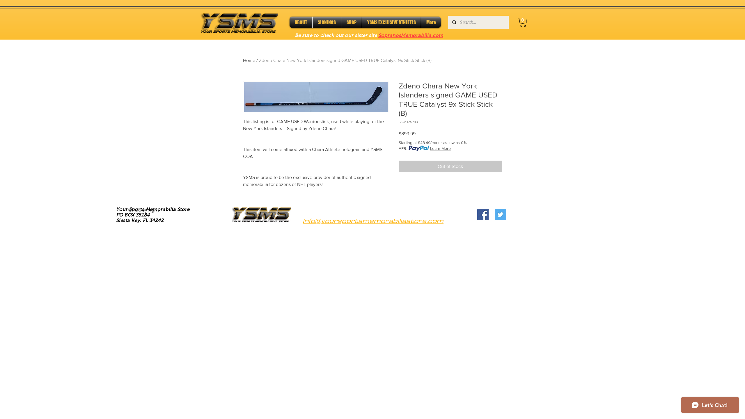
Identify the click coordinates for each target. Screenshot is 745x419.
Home (249, 60)
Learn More (440, 148)
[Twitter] (500, 214)
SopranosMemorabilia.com (410, 35)
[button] (523, 22)
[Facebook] (483, 214)
